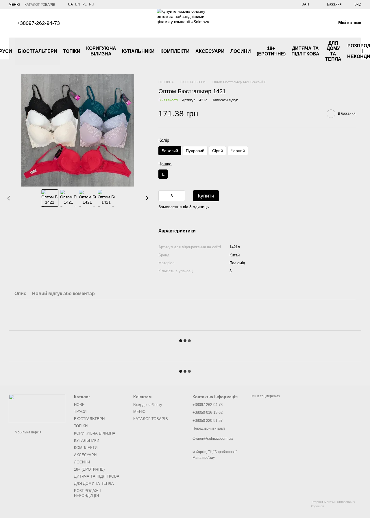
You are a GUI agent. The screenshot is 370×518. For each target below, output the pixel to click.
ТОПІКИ (71, 51)
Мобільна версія (28, 432)
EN (77, 4)
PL (84, 4)
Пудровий (195, 150)
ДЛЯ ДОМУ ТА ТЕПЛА (333, 51)
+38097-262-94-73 (38, 23)
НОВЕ (79, 405)
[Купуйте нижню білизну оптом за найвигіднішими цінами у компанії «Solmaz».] (37, 409)
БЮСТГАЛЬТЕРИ (37, 51)
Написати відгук (225, 100)
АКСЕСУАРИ (210, 51)
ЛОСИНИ (240, 51)
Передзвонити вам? (209, 428)
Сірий (217, 150)
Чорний (238, 150)
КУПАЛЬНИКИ (138, 51)
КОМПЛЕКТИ (175, 51)
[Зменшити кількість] (163, 196)
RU (91, 4)
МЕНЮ (14, 5)
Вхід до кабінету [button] (147, 405)
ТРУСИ (80, 411)
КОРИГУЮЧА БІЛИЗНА (101, 51)
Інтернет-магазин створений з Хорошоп (333, 504)
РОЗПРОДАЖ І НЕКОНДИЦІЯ (87, 493)
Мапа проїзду (204, 458)
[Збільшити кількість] (181, 196)
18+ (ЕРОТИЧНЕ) (271, 51)
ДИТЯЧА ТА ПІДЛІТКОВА (305, 51)
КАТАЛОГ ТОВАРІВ (40, 5)
